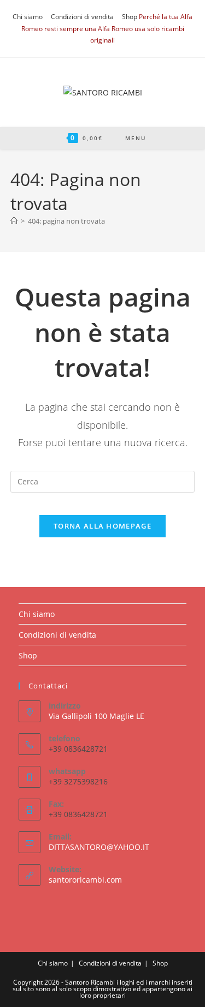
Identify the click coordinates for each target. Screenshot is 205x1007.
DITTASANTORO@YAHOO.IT (99, 847)
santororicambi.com (85, 879)
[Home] (13, 221)
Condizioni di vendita (82, 16)
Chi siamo (28, 16)
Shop (129, 16)
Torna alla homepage (102, 526)
